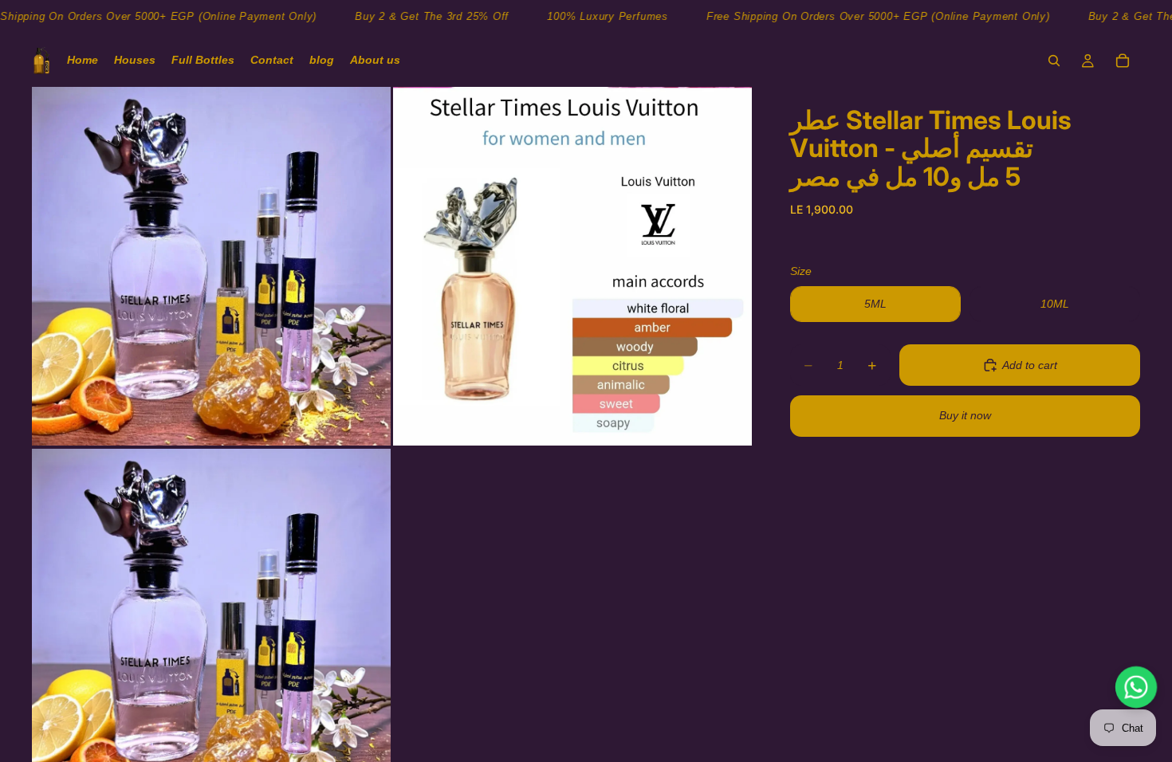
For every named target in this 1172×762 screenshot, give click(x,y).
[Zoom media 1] (211, 266)
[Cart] (1122, 60)
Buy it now (965, 415)
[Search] (1054, 60)
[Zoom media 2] (572, 266)
